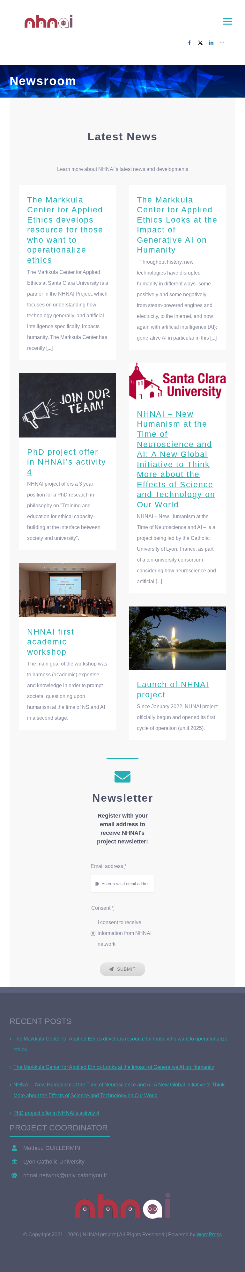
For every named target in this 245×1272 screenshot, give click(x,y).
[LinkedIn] (211, 42)
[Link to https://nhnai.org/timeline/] (122, 776)
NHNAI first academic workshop (67, 590)
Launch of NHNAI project (177, 638)
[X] (200, 42)
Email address (108, 866)
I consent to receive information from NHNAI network (125, 933)
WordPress (209, 1234)
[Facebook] (189, 42)
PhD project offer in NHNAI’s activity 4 (67, 405)
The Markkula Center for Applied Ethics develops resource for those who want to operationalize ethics (65, 229)
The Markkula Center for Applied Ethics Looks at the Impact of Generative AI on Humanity (113, 1067)
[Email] (222, 42)
